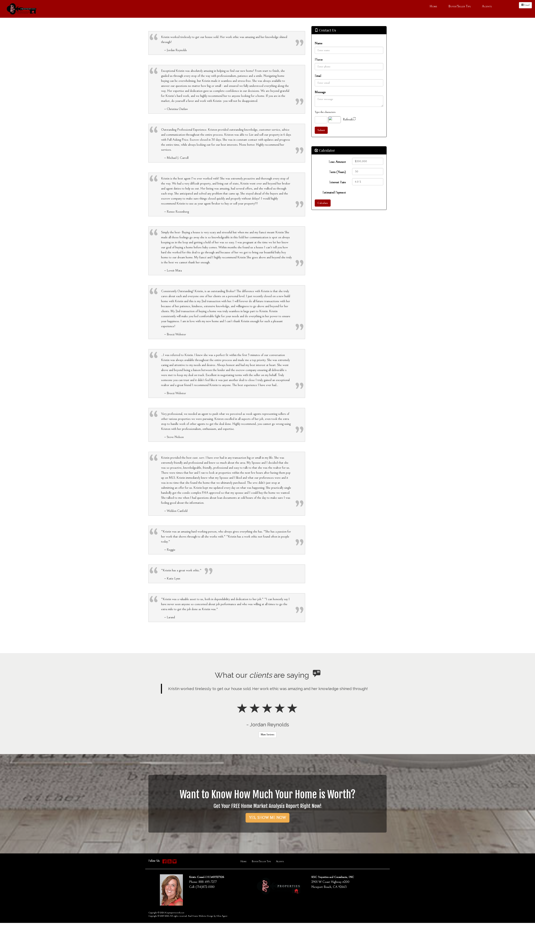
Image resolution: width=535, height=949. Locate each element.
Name (318, 43)
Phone (319, 59)
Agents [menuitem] (487, 6)
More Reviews (267, 768)
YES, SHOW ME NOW (267, 851)
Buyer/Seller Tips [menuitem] (459, 6)
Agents (280, 895)
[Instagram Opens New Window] (513, 6)
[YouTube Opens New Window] (508, 6)
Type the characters (325, 112)
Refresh (348, 119)
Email (527, 5)
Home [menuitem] (433, 6)
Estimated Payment (334, 192)
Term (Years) (337, 172)
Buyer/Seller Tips (261, 895)
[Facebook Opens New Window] (503, 6)
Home (243, 895)
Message (320, 92)
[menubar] (461, 6)
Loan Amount (337, 162)
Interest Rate (337, 182)
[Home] (21, 8)
